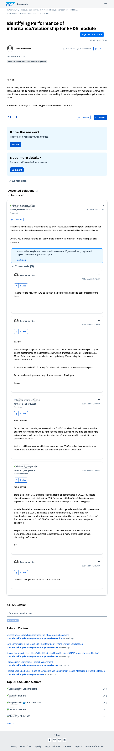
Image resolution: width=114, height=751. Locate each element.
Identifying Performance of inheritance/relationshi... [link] (29, 13)
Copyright (38, 746)
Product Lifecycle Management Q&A (26, 674)
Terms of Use (25, 746)
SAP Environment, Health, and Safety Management (27, 61)
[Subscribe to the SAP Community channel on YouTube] (59, 740)
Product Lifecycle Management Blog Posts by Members (36, 638)
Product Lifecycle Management (56, 10)
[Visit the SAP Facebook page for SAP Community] (49, 740)
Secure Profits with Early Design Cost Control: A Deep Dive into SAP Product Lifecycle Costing (52, 653)
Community (22, 4)
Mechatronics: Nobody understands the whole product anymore (38, 635)
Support (79, 746)
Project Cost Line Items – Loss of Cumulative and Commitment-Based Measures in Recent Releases (56, 671)
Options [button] (105, 35)
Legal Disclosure (52, 746)
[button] (96, 48)
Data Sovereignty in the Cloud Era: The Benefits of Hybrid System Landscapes (45, 644)
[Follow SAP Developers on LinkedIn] (64, 740)
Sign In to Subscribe (92, 34)
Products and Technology (31, 10)
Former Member (23, 49)
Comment (100, 117)
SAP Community (13, 10)
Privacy (14, 746)
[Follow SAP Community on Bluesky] (54, 740)
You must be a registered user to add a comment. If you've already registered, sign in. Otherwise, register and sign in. (54, 253)
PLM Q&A (73, 10)
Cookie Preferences (94, 746)
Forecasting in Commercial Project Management (30, 662)
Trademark (68, 746)
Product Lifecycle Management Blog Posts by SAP (33, 647)
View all (10, 723)
